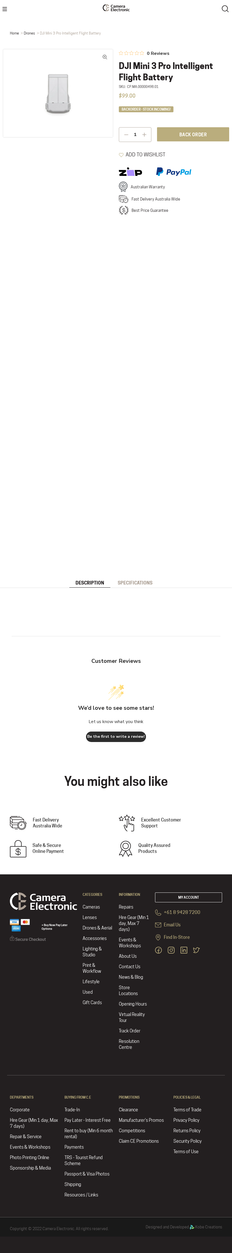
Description (90, 583)
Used (88, 992)
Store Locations (128, 990)
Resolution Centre (129, 1044)
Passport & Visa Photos (87, 1174)
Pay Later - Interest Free (88, 1120)
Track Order (129, 1031)
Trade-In (72, 1109)
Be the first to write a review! (116, 736)
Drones (29, 33)
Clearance (128, 1109)
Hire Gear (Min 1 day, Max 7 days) (134, 923)
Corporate (20, 1109)
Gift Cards (92, 1002)
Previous (11, 93)
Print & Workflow (92, 968)
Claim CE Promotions (139, 1141)
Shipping (73, 1184)
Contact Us (129, 966)
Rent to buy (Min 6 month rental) (89, 1133)
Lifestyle (91, 981)
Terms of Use (186, 1151)
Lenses (90, 917)
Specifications (135, 583)
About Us (128, 956)
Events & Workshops (130, 942)
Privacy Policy (186, 1120)
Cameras (91, 907)
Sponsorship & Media (30, 1168)
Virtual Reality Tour (132, 1017)
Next (105, 93)
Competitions (132, 1130)
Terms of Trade (187, 1109)
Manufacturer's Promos (141, 1120)
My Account (188, 897)
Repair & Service (26, 1136)
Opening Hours (133, 1004)
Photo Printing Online (29, 1157)
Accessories (95, 938)
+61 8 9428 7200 (181, 912)
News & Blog (131, 977)
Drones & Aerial (97, 928)
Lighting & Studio (92, 951)
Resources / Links (81, 1195)
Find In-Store (176, 937)
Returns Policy (187, 1130)
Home (14, 33)
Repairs (126, 907)
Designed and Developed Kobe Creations (184, 1227)
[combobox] (226, 8)
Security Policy (187, 1141)
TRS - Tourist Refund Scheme (84, 1160)
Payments (74, 1147)
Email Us (172, 925)
